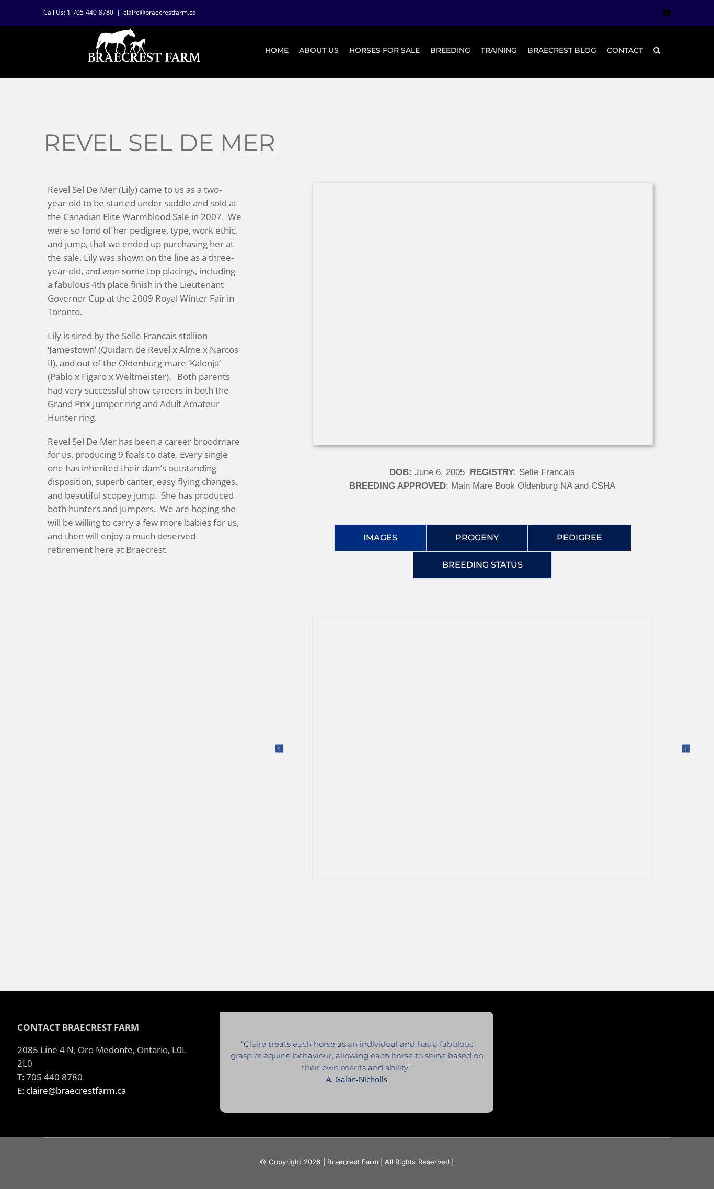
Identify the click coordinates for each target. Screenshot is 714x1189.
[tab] (380, 537)
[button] (656, 50)
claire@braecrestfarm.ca (159, 12)
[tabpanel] (482, 759)
